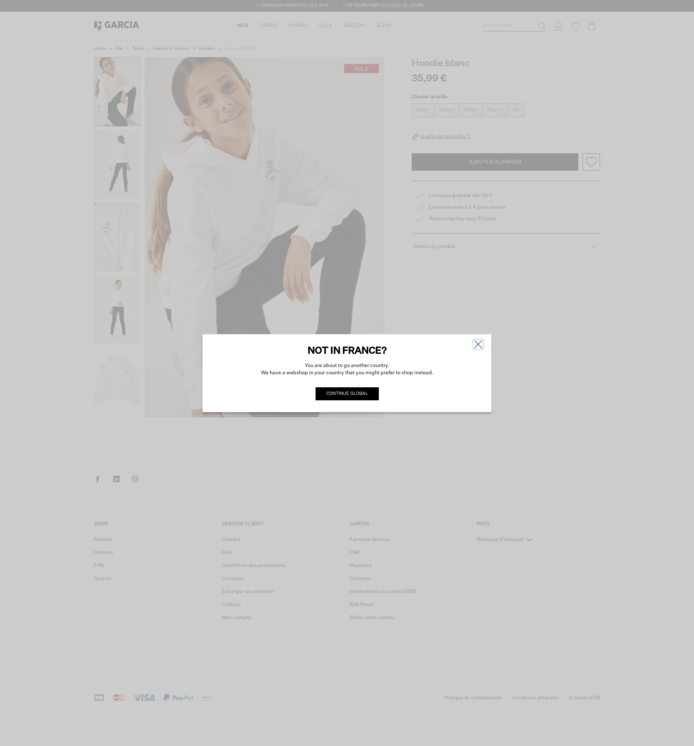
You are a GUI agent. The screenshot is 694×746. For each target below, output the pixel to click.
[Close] (478, 344)
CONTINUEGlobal (347, 394)
